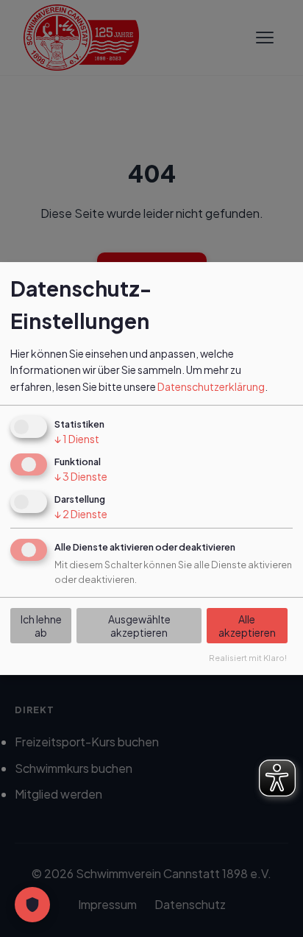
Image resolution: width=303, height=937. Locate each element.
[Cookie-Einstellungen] (32, 904)
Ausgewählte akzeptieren (139, 625)
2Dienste (80, 513)
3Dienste (80, 476)
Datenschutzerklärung (211, 386)
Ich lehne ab (41, 625)
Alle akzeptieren (247, 625)
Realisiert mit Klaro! (248, 658)
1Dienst (76, 438)
